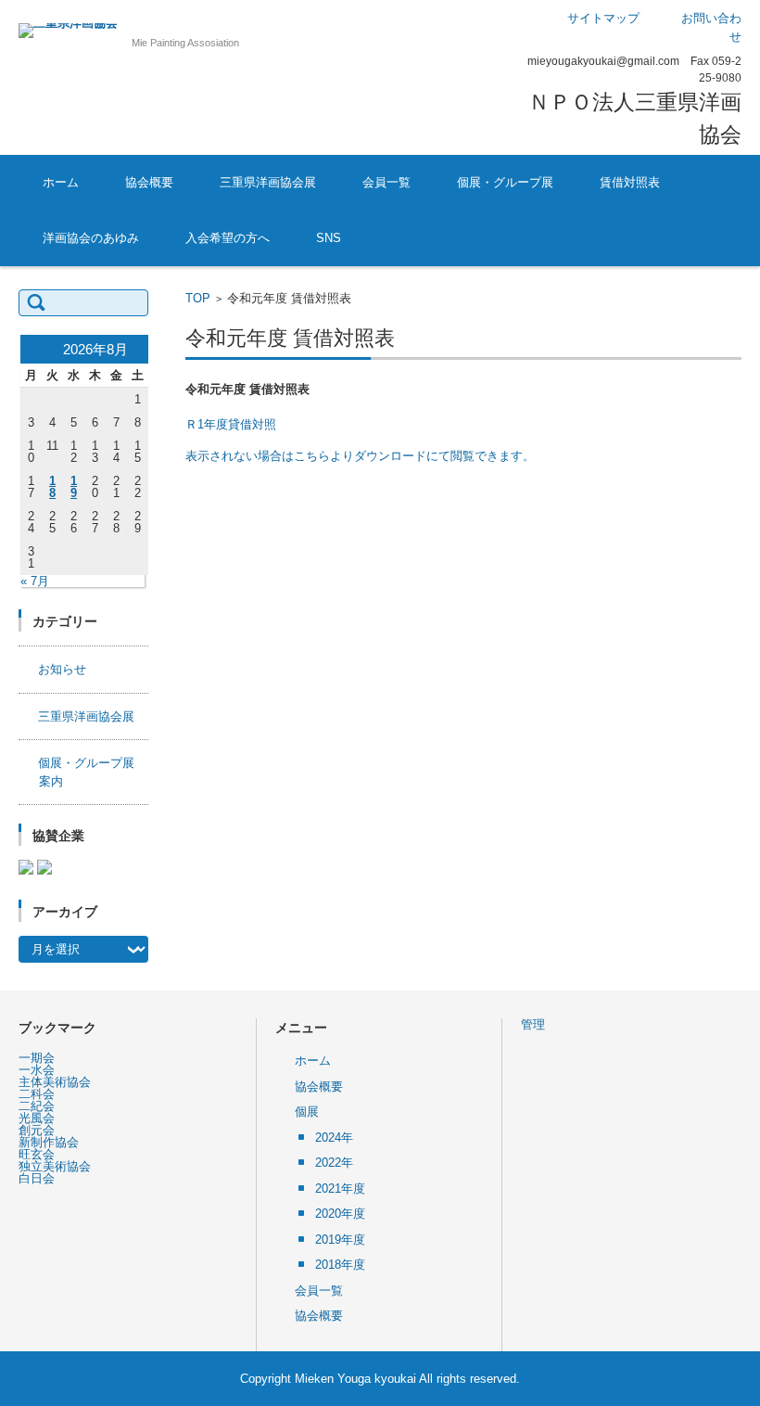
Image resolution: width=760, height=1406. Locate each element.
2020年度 (340, 1214)
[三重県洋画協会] (68, 30)
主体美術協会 (55, 1082)
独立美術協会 (55, 1166)
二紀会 (37, 1106)
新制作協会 (49, 1142)
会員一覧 (386, 182)
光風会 (37, 1118)
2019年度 (340, 1239)
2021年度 (340, 1188)
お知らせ (62, 669)
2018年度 (340, 1265)
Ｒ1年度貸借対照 (230, 424)
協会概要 (149, 182)
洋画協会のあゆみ (91, 238)
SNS (328, 238)
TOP (197, 298)
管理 (533, 1024)
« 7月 (34, 581)
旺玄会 (37, 1154)
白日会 (37, 1178)
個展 (307, 1111)
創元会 (37, 1130)
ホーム (61, 182)
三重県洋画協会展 (268, 182)
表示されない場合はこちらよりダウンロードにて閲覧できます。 (360, 456)
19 (73, 487)
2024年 (334, 1137)
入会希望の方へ (227, 238)
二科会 (37, 1094)
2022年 (334, 1163)
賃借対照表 (630, 182)
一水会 (37, 1070)
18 (52, 487)
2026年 (461, 233)
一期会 (37, 1058)
